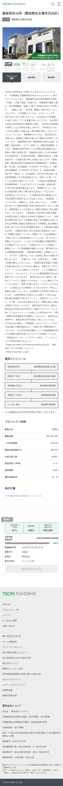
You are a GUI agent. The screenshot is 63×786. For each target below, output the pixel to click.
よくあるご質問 (9, 620)
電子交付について (10, 663)
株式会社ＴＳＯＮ (19, 711)
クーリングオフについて (13, 685)
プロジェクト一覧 (10, 610)
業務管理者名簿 (9, 695)
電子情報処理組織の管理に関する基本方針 (21, 674)
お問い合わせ (8, 626)
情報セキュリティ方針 (12, 668)
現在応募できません (31, 569)
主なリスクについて (11, 679)
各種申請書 (7, 690)
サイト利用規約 (9, 642)
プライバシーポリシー (12, 647)
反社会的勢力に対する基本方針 (16, 658)
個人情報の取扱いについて (14, 652)
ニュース (6, 615)
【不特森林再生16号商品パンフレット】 (23, 496)
